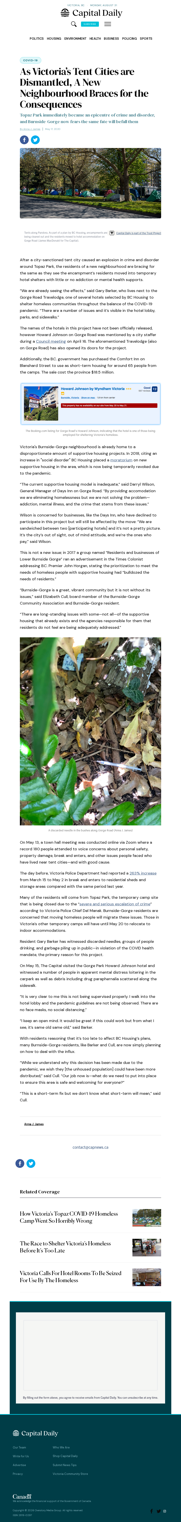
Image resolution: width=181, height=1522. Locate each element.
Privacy (18, 1474)
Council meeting (51, 341)
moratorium (121, 460)
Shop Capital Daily (65, 1456)
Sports (146, 39)
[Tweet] (35, 139)
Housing (54, 39)
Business (111, 39)
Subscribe (90, 24)
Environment (75, 39)
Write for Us (21, 1456)
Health (95, 39)
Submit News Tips (65, 1465)
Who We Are (61, 1447)
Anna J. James (33, 1124)
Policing (129, 39)
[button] (107, 24)
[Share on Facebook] (24, 139)
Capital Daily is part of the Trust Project (138, 233)
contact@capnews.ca (90, 1147)
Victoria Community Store (70, 1474)
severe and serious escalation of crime (114, 904)
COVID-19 (30, 60)
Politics (37, 39)
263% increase (143, 873)
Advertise (19, 1465)
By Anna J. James (30, 129)
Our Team (19, 1447)
